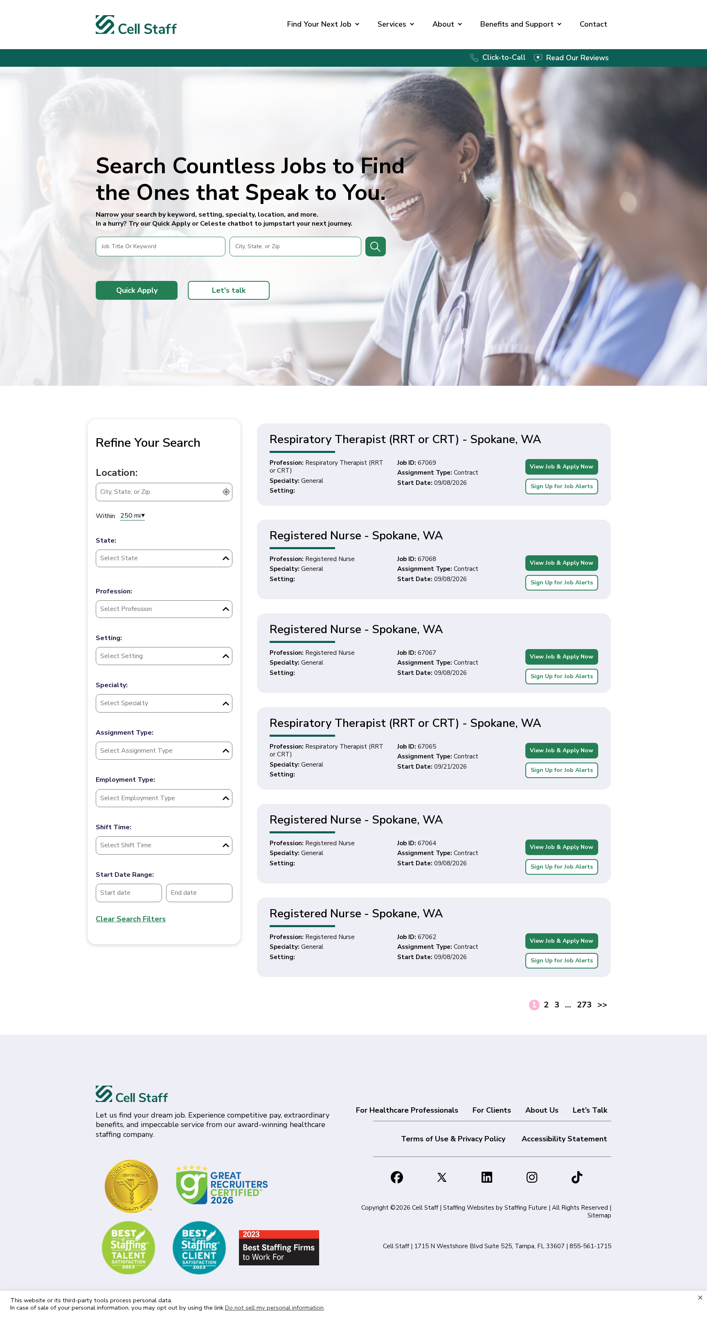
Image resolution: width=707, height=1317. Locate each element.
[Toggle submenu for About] (460, 24)
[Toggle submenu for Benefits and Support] (559, 24)
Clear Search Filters (131, 919)
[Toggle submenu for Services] (412, 24)
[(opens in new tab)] (223, 1184)
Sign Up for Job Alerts (562, 486)
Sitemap (599, 1215)
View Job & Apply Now (561, 467)
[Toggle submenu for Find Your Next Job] (357, 24)
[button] (137, 290)
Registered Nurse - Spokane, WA (356, 535)
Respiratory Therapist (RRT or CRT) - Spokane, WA (405, 439)
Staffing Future (525, 1208)
